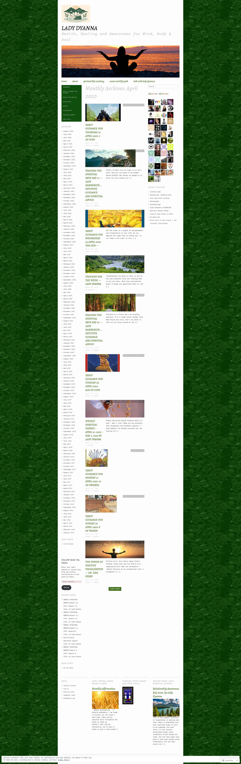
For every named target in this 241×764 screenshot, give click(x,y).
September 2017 (70, 469)
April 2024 (68, 220)
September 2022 (70, 280)
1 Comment (89, 445)
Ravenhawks (154, 201)
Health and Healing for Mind (134, 542)
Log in (66, 689)
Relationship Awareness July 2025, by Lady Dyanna (166, 692)
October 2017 (69, 466)
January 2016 (69, 533)
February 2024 (69, 226)
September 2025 (70, 166)
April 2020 (68, 371)
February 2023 (69, 264)
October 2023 (69, 239)
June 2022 (67, 289)
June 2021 (67, 327)
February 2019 (69, 416)
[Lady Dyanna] (120, 63)
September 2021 (70, 318)
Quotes (127, 256)
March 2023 (68, 261)
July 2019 (67, 400)
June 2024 (67, 213)
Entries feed (69, 692)
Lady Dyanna (79, 28)
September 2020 (70, 356)
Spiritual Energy (110, 401)
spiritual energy (122, 401)
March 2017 (68, 488)
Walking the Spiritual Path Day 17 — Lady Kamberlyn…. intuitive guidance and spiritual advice (94, 185)
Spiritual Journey (138, 150)
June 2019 (67, 403)
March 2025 (68, 185)
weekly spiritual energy (136, 401)
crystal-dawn (155, 192)
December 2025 (69, 157)
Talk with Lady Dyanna (144, 81)
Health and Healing (118, 542)
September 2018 (70, 431)
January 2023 (69, 267)
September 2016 (70, 507)
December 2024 (69, 194)
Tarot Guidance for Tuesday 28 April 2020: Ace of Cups (94, 383)
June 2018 (67, 441)
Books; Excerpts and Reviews (70, 92)
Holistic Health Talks (159, 211)
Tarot (141, 105)
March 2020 (68, 375)
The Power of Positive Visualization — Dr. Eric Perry (94, 569)
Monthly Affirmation (103, 689)
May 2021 (67, 330)
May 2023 (67, 254)
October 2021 (69, 315)
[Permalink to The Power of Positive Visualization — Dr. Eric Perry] (114, 550)
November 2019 (69, 387)
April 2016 (68, 523)
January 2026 (69, 153)
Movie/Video (67, 101)
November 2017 (69, 463)
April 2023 (68, 258)
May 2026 (67, 141)
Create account (70, 686)
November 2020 (69, 349)
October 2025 (69, 163)
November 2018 (69, 425)
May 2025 (67, 179)
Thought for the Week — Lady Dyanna (93, 280)
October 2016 (69, 504)
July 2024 (67, 210)
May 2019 (67, 406)
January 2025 (69, 191)
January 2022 (69, 305)
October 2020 (69, 352)
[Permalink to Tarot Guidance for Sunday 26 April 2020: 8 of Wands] (101, 505)
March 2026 (68, 147)
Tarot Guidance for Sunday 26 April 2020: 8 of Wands (94, 523)
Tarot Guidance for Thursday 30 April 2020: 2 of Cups (94, 132)
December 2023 (69, 232)
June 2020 (67, 365)
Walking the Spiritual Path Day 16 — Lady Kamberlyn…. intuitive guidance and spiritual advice (94, 329)
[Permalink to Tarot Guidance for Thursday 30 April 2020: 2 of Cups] (103, 113)
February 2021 (69, 340)
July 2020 (67, 362)
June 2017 (67, 479)
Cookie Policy (63, 760)
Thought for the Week (136, 256)
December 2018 (69, 422)
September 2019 (70, 394)
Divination (127, 105)
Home (64, 81)
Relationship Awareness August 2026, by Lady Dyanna (72, 641)
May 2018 (67, 444)
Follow (66, 587)
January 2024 (69, 229)
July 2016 (67, 514)
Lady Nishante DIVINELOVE (160, 208)
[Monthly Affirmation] (105, 700)
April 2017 (68, 485)
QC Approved (155, 217)
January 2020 (69, 381)
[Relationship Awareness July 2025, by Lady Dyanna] (166, 708)
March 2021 (68, 337)
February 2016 (69, 529)
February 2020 (69, 378)
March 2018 (68, 450)
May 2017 (67, 482)
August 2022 (68, 283)
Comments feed (69, 695)
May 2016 (67, 520)
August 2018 (68, 435)
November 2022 (69, 273)
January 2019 (69, 419)
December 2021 (69, 308)
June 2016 (67, 517)
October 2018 (69, 428)
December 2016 (69, 498)
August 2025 (68, 169)
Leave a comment (92, 145)
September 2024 (70, 204)
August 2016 (68, 510)
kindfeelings (155, 204)
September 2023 (70, 242)
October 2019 (69, 390)
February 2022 (69, 302)
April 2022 (68, 296)
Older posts (115, 589)
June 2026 (67, 138)
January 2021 (69, 343)
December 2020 (69, 346)
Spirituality (67, 110)
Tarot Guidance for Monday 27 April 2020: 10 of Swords (94, 478)
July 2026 (67, 134)
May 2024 (67, 217)
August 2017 (68, 473)
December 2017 (69, 460)
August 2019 (68, 397)
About (75, 81)
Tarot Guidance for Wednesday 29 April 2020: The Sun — (94, 238)
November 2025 (69, 160)
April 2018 (68, 447)
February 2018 (69, 454)
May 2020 (67, 368)
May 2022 (67, 292)
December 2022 (69, 270)
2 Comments (89, 290)
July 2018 (67, 438)
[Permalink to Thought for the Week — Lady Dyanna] (114, 265)
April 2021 (68, 333)
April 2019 (68, 409)
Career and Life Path (118, 81)
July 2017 (67, 476)
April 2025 (68, 182)
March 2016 (68, 526)
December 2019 (69, 384)
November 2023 (69, 236)
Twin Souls (67, 119)
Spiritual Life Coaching (93, 81)
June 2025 (67, 175)
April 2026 (68, 144)
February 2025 (69, 188)
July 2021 (67, 324)
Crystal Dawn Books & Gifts (161, 214)
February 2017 (69, 491)
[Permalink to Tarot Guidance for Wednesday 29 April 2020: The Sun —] (114, 219)
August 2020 (68, 359)
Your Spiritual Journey (159, 198)
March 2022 (68, 299)
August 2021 (68, 321)
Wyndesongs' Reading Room (160, 195)
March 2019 (68, 412)
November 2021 (69, 311)
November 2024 (69, 198)
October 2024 (69, 201)
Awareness (66, 87)
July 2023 (67, 248)
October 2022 (69, 277)
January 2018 (69, 457)
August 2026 (68, 131)
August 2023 (68, 245)
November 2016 (69, 501)
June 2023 (67, 251)
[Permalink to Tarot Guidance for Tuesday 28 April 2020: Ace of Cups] (102, 364)
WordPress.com (69, 698)
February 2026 (69, 150)
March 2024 (68, 223)
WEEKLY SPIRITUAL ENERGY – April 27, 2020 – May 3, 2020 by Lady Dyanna (94, 430)
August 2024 (68, 207)
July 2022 (67, 286)
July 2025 (67, 172)
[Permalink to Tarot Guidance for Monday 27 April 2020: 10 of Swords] (96, 459)
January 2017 (69, 495)
